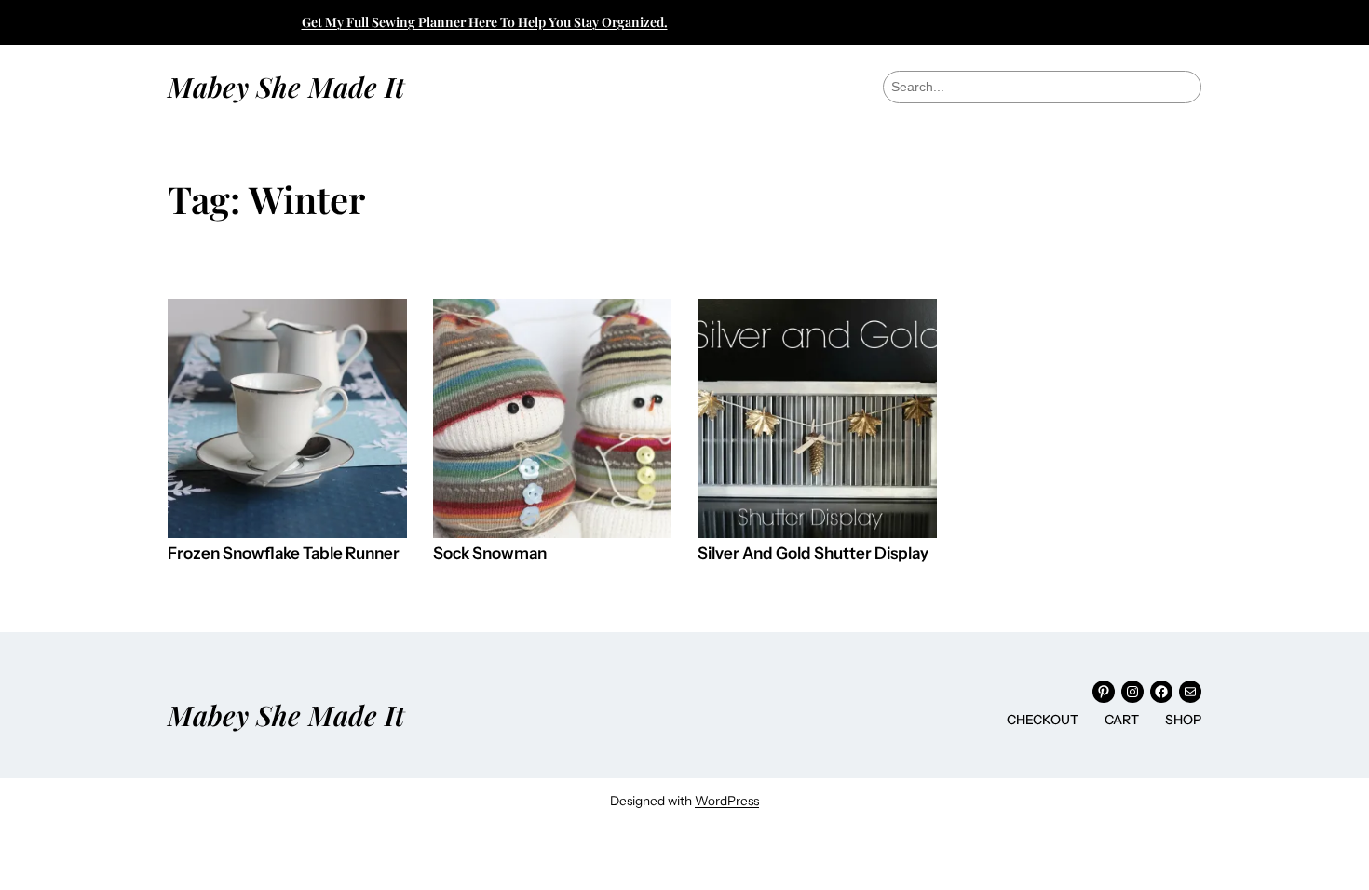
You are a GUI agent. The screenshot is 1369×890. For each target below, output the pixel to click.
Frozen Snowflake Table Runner (284, 553)
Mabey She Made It (286, 86)
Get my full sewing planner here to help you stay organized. (485, 22)
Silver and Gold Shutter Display (813, 553)
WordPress (727, 800)
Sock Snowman (490, 553)
